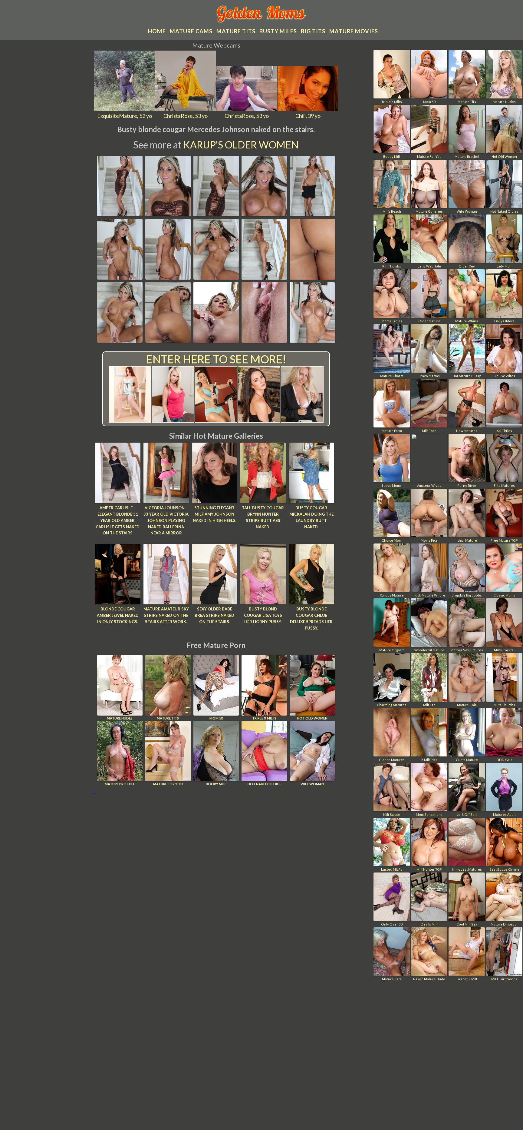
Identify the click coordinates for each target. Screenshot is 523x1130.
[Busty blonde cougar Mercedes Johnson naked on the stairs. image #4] (264, 214)
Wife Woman (312, 784)
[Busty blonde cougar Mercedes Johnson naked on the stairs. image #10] (312, 277)
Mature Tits (168, 718)
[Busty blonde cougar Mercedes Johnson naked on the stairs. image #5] (312, 214)
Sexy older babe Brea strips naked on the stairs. (214, 615)
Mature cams (191, 31)
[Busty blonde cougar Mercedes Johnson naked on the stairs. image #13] (216, 340)
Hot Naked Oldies (264, 784)
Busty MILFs (278, 31)
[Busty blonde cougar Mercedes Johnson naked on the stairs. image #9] (264, 277)
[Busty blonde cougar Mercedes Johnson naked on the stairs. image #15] (312, 340)
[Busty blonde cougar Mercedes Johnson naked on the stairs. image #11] (119, 340)
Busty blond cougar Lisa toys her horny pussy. (263, 615)
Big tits (313, 31)
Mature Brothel (120, 784)
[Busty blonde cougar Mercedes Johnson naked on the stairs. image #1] (119, 214)
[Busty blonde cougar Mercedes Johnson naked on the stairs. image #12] (168, 340)
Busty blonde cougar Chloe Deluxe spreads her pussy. (311, 618)
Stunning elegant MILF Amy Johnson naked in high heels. (214, 514)
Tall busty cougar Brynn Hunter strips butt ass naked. (263, 517)
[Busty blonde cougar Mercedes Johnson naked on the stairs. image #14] (264, 340)
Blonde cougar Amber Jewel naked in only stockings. (118, 615)
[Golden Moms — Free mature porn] (261, 15)
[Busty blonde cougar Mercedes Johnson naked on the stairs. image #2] (168, 214)
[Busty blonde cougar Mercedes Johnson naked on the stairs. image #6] (119, 277)
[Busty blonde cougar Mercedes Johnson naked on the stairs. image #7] (168, 277)
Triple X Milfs (264, 718)
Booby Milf (216, 784)
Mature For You (168, 784)
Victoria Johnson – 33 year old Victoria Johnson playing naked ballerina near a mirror (166, 520)
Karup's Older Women (241, 145)
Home (157, 31)
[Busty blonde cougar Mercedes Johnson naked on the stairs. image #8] (216, 277)
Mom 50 (216, 718)
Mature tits (235, 31)
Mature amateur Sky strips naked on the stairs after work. (166, 615)
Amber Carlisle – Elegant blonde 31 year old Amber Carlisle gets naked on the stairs (118, 520)
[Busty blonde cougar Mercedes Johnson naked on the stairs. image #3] (216, 214)
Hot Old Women (312, 718)
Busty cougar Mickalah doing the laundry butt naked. (311, 517)
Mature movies (353, 31)
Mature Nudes (120, 718)
